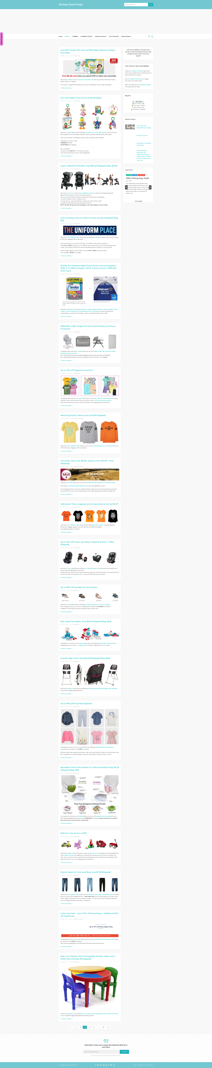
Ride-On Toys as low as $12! (73, 833)
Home (60, 36)
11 (108, 1027)
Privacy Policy (140, 1065)
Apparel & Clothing (78, 418)
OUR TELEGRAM (114, 36)
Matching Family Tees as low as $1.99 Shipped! (83, 415)
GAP (79, 939)
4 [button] (139, 201)
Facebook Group (144, 85)
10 (103, 1027)
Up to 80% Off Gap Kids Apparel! (76, 703)
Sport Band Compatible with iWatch (144, 144)
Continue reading (66, 88)
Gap (80, 747)
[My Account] (152, 36)
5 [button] (141, 201)
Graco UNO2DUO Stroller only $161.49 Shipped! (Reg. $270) (88, 166)
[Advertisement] (106, 21)
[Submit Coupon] (149, 36)
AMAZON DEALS (126, 36)
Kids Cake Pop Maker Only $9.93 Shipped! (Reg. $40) (85, 621)
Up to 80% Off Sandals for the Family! (78, 587)
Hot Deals (134, 175)
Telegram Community (136, 79)
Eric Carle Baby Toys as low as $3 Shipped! (80, 98)
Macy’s (82, 643)
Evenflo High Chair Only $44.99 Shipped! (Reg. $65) (85, 658)
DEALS (67, 36)
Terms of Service (149, 1065)
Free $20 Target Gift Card (85, 79)
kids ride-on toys (94, 853)
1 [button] (135, 201)
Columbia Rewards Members (76, 486)
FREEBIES (75, 36)
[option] (138, 187)
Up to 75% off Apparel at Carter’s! (76, 370)
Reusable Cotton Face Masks (103, 816)
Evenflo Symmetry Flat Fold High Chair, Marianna (102, 688)
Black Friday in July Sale (106, 643)
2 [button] (136, 201)
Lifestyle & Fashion (100, 36)
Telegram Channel (136, 71)
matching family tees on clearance (102, 446)
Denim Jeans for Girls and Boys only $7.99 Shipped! (85, 872)
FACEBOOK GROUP (86, 36)
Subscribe (124, 1051)
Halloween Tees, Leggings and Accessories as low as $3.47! (89, 504)
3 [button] (138, 201)
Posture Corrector (142, 135)
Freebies (128, 175)
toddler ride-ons (69, 855)
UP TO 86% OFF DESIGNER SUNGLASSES (144, 127)
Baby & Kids (77, 56)
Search (150, 4)
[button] (126, 187)
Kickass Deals (141, 175)
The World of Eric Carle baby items (94, 132)
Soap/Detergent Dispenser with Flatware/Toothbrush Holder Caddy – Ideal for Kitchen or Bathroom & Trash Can (144, 155)
